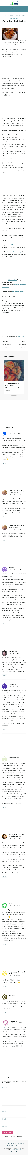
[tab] (12, 395)
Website (4, 1127)
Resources (21, 1143)
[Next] (23, 377)
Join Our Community (10, 1143)
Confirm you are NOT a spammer (12, 1136)
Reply (4, 463)
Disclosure (10, 1145)
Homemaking (14, 18)
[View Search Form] (12, 9)
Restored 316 (17, 1149)
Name (4, 1111)
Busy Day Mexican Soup (14, 252)
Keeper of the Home (10, 25)
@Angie (5, 1027)
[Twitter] (14, 1152)
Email (4, 1119)
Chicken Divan (12, 280)
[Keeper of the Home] (14, 3)
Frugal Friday (20, 336)
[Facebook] (12, 1152)
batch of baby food (18, 291)
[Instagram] (16, 1152)
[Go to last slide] (5, 377)
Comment (5, 1087)
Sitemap (18, 1145)
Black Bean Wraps (16, 245)
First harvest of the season (6, 344)
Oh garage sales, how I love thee (21, 344)
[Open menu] (15, 9)
